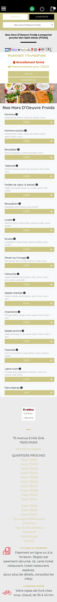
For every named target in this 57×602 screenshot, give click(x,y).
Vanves (29, 541)
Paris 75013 (29, 495)
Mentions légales (28, 449)
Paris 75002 (29, 464)
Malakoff (29, 532)
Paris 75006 (29, 482)
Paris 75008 (29, 490)
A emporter (42, 17)
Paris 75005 (29, 477)
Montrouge (29, 536)
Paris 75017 (29, 514)
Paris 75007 (29, 486)
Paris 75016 (29, 510)
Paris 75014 (29, 499)
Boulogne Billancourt (29, 519)
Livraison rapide (33, 586)
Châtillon (29, 523)
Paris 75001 (29, 460)
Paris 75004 (29, 473)
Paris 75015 (29, 506)
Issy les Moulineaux (29, 527)
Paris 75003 (29, 468)
